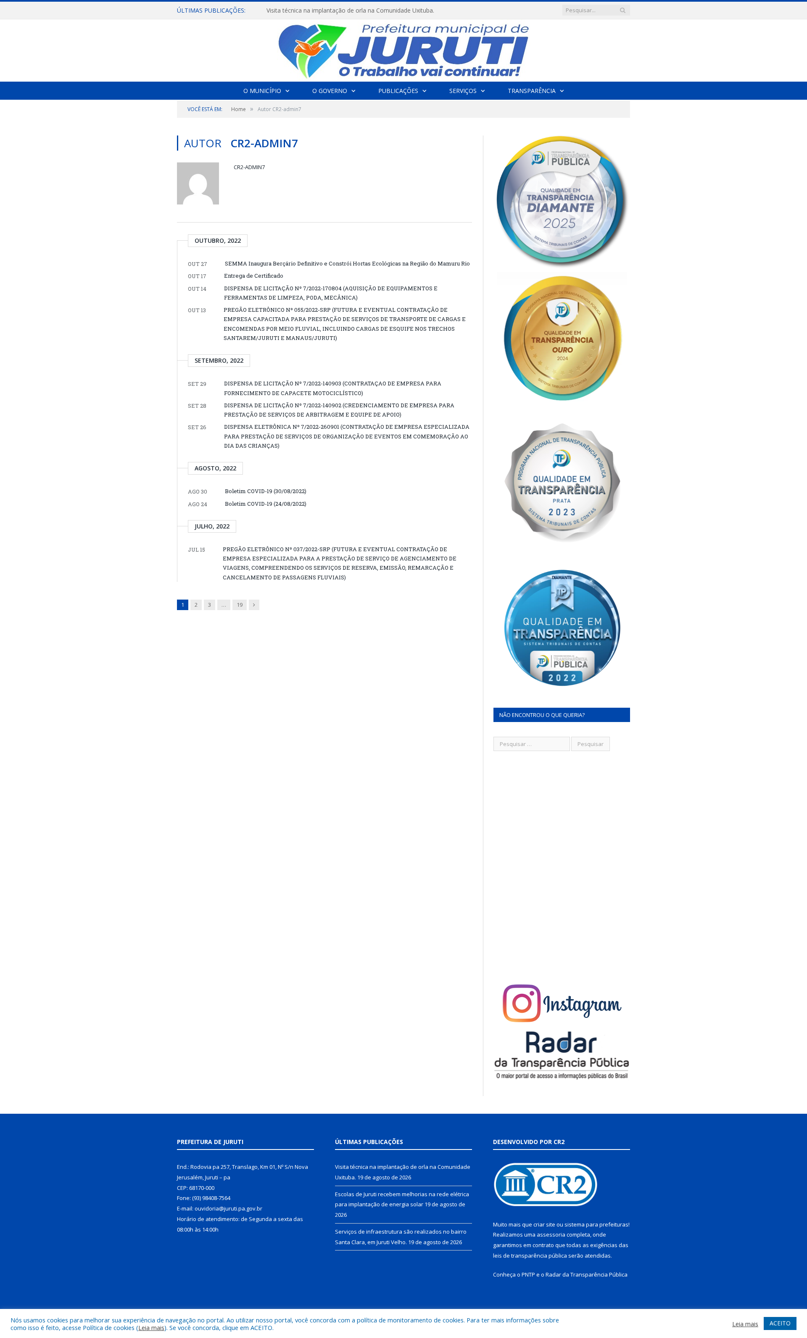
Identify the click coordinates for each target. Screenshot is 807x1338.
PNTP (528, 1274)
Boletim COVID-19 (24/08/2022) (265, 503)
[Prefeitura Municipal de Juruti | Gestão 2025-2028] (403, 48)
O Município (262, 91)
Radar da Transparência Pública (587, 1274)
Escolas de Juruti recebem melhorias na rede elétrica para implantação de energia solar (363, 10)
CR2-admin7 (249, 167)
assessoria (551, 1234)
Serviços (463, 91)
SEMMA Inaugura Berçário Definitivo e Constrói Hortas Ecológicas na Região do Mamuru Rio (347, 263)
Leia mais (151, 1327)
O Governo (329, 91)
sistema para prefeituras (596, 1224)
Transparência (532, 91)
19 (240, 604)
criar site (544, 1224)
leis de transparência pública (530, 1255)
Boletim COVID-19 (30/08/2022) (265, 491)
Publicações (398, 91)
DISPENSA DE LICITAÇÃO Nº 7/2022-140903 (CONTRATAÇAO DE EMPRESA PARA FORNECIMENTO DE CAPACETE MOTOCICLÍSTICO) (332, 388)
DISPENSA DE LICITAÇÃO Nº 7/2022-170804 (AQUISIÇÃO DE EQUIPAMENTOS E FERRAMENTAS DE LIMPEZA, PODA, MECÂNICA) (331, 292)
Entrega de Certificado (253, 275)
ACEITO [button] (780, 1323)
